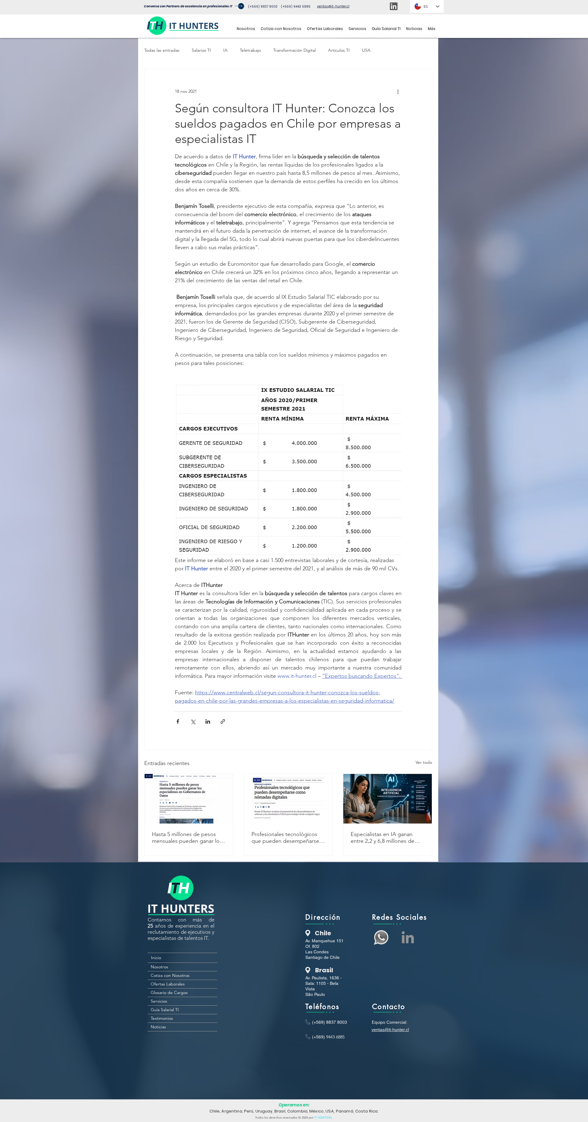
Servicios (159, 1001)
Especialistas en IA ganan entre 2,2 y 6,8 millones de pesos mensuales (382, 837)
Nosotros (159, 967)
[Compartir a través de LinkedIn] (208, 721)
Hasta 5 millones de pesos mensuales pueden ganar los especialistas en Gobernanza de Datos (187, 837)
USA (366, 50)
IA (225, 50)
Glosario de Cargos (169, 992)
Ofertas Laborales (168, 984)
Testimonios (162, 1018)
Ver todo (424, 762)
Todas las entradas (161, 50)
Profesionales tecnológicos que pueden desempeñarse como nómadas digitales (285, 837)
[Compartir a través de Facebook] (178, 721)
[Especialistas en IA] (387, 799)
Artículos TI (339, 50)
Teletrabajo (250, 50)
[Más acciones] (397, 91)
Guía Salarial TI (165, 1009)
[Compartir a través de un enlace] (223, 721)
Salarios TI (201, 50)
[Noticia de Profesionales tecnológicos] (288, 799)
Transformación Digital (294, 50)
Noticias (158, 1027)
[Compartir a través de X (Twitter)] (193, 721)
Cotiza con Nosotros (170, 975)
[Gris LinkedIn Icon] (408, 937)
